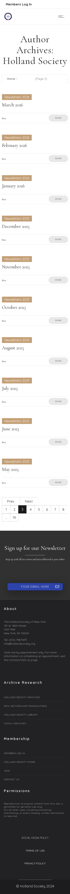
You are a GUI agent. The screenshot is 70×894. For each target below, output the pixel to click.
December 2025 (16, 226)
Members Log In (19, 4)
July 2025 (10, 388)
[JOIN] (35, 771)
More (4, 118)
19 (14, 517)
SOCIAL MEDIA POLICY (35, 838)
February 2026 (14, 145)
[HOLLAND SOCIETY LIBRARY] (35, 715)
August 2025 (13, 348)
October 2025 (14, 307)
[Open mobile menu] (62, 16)
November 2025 (16, 267)
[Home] (8, 19)
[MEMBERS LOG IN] (35, 754)
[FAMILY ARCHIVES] (35, 723)
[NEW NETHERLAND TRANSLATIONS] (35, 706)
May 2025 (10, 469)
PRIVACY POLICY (35, 863)
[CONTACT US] (35, 779)
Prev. (11, 501)
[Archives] (35, 698)
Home (11, 79)
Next (29, 501)
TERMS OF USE (35, 850)
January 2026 (13, 186)
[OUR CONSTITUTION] (35, 762)
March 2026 (12, 105)
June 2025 (10, 429)
